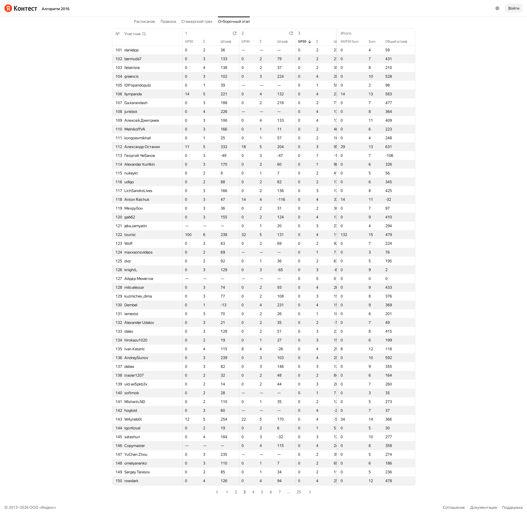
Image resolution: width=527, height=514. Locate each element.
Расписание (144, 21)
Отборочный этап (234, 21)
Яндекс (47, 507)
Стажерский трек (196, 21)
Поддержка (512, 507)
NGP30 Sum (350, 41)
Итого (346, 33)
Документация (483, 507)
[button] (135, 34)
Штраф (226, 41)
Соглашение (454, 507)
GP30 (189, 41)
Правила (168, 21)
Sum (372, 41)
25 (299, 492)
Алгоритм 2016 (55, 9)
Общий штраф (396, 41)
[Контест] (20, 8)
